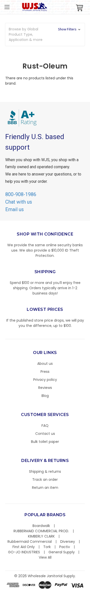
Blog (45, 395)
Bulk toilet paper (45, 441)
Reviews (45, 387)
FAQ (45, 425)
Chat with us (18, 202)
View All (45, 557)
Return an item (45, 487)
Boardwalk (41, 525)
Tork (47, 546)
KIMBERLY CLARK (41, 536)
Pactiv (64, 546)
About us (45, 363)
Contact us (45, 433)
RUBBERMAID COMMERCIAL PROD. (41, 530)
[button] (45, 34)
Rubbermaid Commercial (30, 541)
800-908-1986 (20, 194)
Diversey (67, 541)
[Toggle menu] (7, 7)
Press (45, 371)
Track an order (45, 479)
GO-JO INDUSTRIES (24, 552)
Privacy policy (45, 379)
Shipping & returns (45, 471)
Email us (14, 209)
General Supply (61, 552)
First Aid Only (23, 546)
